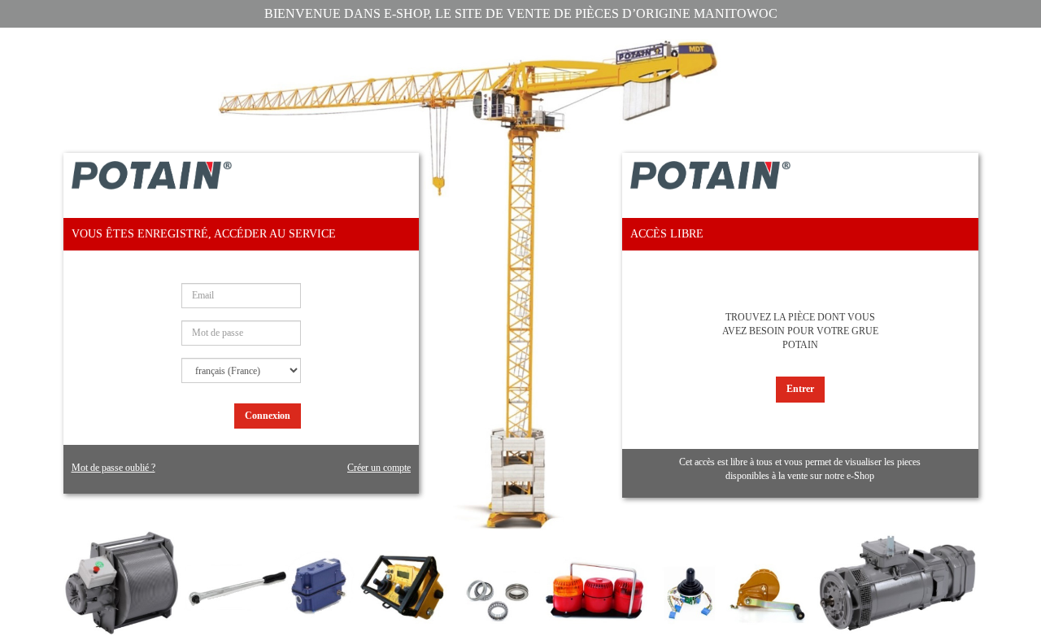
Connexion (267, 415)
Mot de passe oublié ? (113, 467)
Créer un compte (379, 467)
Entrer (800, 388)
